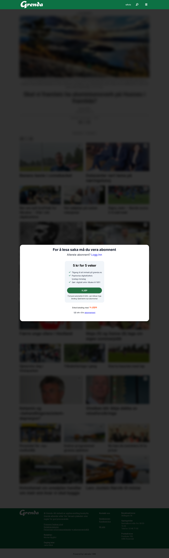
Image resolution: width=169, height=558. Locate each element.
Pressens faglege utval (53, 524)
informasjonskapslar (62, 530)
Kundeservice (105, 521)
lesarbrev (91, 133)
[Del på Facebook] (80, 122)
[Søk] (137, 4)
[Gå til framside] (31, 4)
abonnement (90, 312)
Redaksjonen (104, 519)
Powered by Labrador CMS (84, 554)
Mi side (102, 527)
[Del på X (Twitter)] (84, 122)
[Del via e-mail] (89, 122)
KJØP (84, 290)
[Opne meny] (146, 5)
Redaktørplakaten (51, 527)
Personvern (48, 530)
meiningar (78, 133)
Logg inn (84, 254)
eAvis (128, 4)
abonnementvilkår (81, 530)
